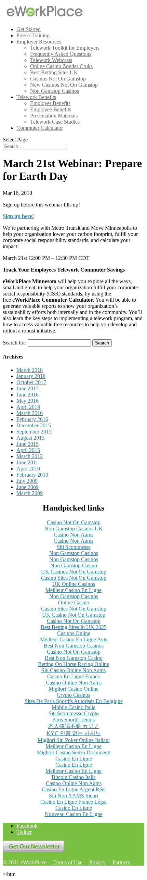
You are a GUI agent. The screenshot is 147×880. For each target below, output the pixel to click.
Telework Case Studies (55, 122)
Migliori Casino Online (73, 689)
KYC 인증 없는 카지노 (73, 733)
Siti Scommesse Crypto (74, 713)
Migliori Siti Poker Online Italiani (74, 740)
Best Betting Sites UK (54, 72)
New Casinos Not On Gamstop (64, 85)
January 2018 (30, 376)
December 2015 (33, 425)
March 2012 (29, 456)
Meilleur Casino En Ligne (73, 590)
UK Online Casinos (73, 584)
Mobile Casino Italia (73, 707)
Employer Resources (38, 42)
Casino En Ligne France (73, 676)
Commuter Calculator (39, 128)
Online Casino (73, 602)
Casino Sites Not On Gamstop (73, 578)
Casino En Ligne (73, 759)
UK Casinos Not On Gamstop (73, 572)
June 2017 (27, 388)
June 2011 (27, 462)
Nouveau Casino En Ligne (74, 814)
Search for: (14, 342)
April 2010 (28, 469)
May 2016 (27, 401)
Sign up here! (18, 216)
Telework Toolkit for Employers (64, 48)
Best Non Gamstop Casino (74, 658)
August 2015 (30, 438)
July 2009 (27, 481)
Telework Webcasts (51, 60)
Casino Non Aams (73, 535)
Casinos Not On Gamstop (58, 78)
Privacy (97, 862)
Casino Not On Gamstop (74, 522)
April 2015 (28, 450)
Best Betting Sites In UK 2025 (74, 627)
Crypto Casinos (73, 695)
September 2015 (34, 432)
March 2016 (29, 413)
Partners (121, 862)
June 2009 (27, 487)
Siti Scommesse (74, 547)
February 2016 (32, 419)
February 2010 (32, 475)
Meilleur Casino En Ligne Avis (73, 639)
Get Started (28, 29)
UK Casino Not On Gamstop (73, 615)
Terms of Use (67, 862)
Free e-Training (33, 35)
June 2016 (27, 395)
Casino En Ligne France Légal (73, 802)
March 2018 (29, 370)
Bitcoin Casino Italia (74, 777)
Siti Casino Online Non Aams (73, 670)
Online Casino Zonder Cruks (61, 66)
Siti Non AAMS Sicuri (73, 796)
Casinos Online (73, 633)
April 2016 (28, 407)
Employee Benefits (50, 109)
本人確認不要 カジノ (73, 726)
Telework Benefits (36, 97)
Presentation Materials (54, 115)
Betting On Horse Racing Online (73, 664)
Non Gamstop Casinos (54, 91)
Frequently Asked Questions (60, 54)
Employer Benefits (50, 103)
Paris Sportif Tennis (73, 719)
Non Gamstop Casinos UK (73, 528)
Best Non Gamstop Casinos (74, 646)
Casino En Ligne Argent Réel (74, 789)
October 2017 (31, 382)
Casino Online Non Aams (74, 683)
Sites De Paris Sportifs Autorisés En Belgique (74, 701)
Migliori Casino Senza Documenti (73, 752)
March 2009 (29, 493)
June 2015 (27, 444)
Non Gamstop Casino (73, 565)
